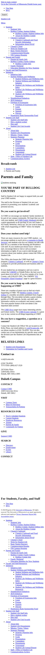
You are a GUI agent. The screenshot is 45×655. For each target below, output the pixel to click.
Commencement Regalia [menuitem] (20, 53)
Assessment (19, 645)
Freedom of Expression (19, 596)
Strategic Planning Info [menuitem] (24, 139)
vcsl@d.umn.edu (32, 328)
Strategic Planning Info (24, 633)
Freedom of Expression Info (26, 598)
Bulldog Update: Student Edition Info (29, 527)
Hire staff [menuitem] (14, 124)
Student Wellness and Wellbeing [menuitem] (23, 77)
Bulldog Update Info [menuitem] (23, 64)
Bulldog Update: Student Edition (23, 525)
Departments (20, 643)
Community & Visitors (14, 427)
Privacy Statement (22, 514)
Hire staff (14, 617)
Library (8, 452)
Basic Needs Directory (19, 544)
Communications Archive (20, 652)
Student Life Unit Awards (20, 620)
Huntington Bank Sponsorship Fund (24, 609)
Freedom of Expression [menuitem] (19, 102)
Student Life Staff (12, 611)
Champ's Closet (38, 262)
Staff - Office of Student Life (21, 650)
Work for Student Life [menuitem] (19, 49)
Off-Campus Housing (19, 548)
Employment (10, 447)
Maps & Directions (13, 405)
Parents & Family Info (19, 553)
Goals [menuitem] (17, 143)
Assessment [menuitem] (19, 152)
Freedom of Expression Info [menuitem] (26, 105)
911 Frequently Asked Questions (19, 277)
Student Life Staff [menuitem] (12, 118)
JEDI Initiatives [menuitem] (16, 100)
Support (18, 604)
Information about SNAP (24, 538)
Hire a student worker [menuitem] (19, 122)
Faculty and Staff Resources (16, 563)
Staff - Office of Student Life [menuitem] (21, 156)
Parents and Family (13, 551)
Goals (17, 637)
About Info (15, 624)
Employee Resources (14, 420)
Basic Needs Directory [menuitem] (19, 51)
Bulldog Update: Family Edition (23, 555)
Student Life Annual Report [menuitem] (25, 154)
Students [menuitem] (9, 27)
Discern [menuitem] (18, 113)
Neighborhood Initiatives (20, 592)
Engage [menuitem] (18, 109)
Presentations (20, 639)
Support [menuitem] (18, 111)
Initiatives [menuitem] (9, 72)
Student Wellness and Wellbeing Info (29, 572)
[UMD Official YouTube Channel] (19, 478)
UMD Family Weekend (27, 220)
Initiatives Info (16, 568)
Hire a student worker (19, 615)
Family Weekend (17, 559)
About (8, 622)
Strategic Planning (17, 630)
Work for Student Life (19, 542)
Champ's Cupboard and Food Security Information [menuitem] (26, 41)
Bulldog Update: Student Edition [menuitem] (23, 31)
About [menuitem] (8, 128)
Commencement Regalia (20, 546)
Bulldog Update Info (23, 557)
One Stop (9, 8)
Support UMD (6, 436)
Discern (18, 607)
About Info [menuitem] (15, 131)
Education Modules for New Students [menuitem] (25, 68)
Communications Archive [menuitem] (20, 159)
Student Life (5, 19)
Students (9, 520)
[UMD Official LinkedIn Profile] (19, 485)
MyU (8, 10)
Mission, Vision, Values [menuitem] (19, 135)
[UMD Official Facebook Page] (19, 465)
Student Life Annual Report (25, 648)
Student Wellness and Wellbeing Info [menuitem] (29, 79)
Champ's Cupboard (15, 262)
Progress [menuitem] (18, 141)
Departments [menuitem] (20, 150)
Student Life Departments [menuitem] (20, 133)
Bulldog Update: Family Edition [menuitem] (23, 62)
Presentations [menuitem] (20, 146)
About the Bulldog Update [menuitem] (25, 36)
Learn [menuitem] (17, 107)
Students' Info (16, 523)
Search (4, 15)
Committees (19, 641)
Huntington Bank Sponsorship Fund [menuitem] (24, 115)
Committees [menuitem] (19, 148)
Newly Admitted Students (15, 416)
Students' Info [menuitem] (16, 29)
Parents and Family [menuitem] (13, 57)
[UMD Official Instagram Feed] (19, 472)
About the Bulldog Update (25, 529)
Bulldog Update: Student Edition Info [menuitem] (29, 33)
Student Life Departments (15, 347)
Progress (18, 635)
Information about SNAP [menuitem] (24, 44)
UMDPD (13, 272)
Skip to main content (9, 2)
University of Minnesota (24, 510)
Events (8, 450)
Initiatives (9, 566)
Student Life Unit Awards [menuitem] (20, 126)
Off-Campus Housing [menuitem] (19, 55)
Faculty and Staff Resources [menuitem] (16, 70)
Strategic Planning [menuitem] (17, 137)
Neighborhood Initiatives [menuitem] (20, 98)
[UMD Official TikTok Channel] (19, 491)
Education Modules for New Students (25, 561)
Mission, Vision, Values (19, 628)
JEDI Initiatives (16, 594)
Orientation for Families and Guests (19, 349)
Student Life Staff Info (19, 613)
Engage (18, 602)
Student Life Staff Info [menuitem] (19, 120)
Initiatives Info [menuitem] (16, 74)
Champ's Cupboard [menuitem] (18, 38)
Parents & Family (12, 425)
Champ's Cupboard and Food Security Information (26, 534)
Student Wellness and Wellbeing (23, 570)
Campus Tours (11, 402)
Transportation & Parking (15, 407)
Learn (17, 600)
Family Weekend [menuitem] (17, 66)
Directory (9, 445)
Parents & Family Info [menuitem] (19, 59)
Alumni (9, 422)
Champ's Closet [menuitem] (16, 46)
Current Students (12, 418)
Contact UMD (6, 389)
